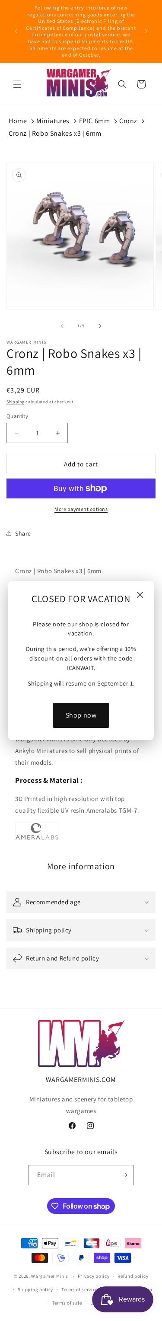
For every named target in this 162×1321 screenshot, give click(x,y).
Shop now (81, 715)
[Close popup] (140, 595)
